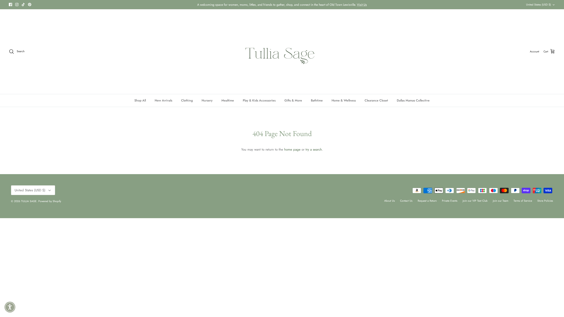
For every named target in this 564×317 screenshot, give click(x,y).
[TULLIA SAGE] (282, 52)
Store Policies (545, 201)
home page (292, 149)
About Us (389, 201)
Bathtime (317, 100)
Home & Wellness (344, 100)
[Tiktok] (23, 4)
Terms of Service (523, 201)
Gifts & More (293, 100)
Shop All (140, 100)
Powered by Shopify (49, 201)
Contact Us (406, 201)
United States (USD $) (538, 5)
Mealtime (227, 100)
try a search (314, 149)
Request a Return (427, 201)
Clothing (187, 100)
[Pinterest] (29, 4)
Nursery (207, 100)
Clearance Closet (376, 100)
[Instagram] (17, 4)
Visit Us (362, 4)
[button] (9, 307)
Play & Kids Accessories (259, 100)
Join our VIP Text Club (475, 201)
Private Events (449, 201)
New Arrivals (163, 100)
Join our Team (500, 201)
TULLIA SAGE (29, 201)
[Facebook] (10, 4)
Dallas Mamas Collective (413, 100)
